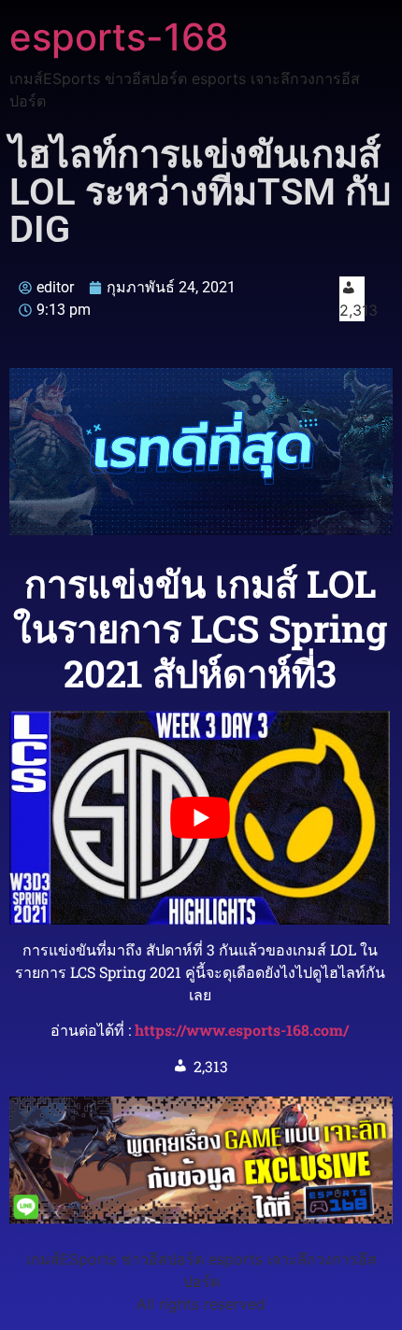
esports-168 (118, 37)
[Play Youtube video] (199, 818)
